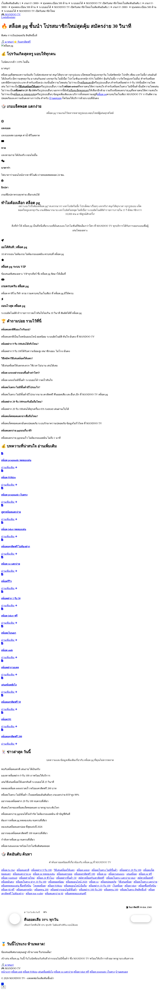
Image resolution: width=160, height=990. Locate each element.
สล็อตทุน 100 (111, 889)
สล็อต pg (102, 94)
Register (11, 17)
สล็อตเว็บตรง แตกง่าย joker (120, 878)
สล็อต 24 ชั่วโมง (45, 878)
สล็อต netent (83, 870)
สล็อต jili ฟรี (7, 889)
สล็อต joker (130, 885)
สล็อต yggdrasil (9, 878)
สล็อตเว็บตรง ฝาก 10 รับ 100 (31, 881)
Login (4, 17)
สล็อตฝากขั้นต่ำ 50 (66, 878)
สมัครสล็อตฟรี (145, 878)
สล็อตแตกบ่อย (64, 874)
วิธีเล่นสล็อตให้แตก (64, 870)
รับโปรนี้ (142, 919)
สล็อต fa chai (8, 870)
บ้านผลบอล (55, 98)
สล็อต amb (16, 971)
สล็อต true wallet (34, 893)
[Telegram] (2, 984)
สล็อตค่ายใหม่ (27, 878)
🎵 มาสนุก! (7, 41)
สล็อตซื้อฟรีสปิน (147, 885)
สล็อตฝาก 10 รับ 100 (99, 885)
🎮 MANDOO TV (11, 14)
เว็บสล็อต (117, 885)
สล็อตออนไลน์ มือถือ (75, 885)
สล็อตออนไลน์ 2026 (76, 881)
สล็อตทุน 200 (41, 889)
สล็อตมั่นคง (7, 881)
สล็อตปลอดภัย (108, 881)
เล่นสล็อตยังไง (45, 971)
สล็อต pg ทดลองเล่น (44, 874)
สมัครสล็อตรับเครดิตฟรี (91, 878)
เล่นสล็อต (131, 874)
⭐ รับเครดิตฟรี (22, 41)
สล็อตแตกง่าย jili (54, 893)
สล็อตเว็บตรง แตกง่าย (145, 881)
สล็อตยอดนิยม (56, 881)
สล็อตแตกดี (23, 870)
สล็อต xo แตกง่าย (63, 971)
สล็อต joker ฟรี (81, 971)
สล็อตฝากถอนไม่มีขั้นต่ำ (63, 889)
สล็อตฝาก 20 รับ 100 (130, 870)
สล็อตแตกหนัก (24, 889)
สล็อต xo (94, 881)
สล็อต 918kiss (55, 885)
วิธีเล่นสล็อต (125, 881)
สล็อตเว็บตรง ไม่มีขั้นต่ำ (105, 870)
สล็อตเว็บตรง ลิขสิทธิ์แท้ (133, 889)
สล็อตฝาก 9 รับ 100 (41, 870)
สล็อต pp (101, 874)
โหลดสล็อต (39, 885)
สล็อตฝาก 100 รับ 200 (90, 889)
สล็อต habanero (116, 874)
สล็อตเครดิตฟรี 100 (84, 874)
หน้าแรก (6, 971)
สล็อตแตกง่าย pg (22, 874)
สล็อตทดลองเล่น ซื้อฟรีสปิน (16, 885)
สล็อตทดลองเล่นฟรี (75, 893)
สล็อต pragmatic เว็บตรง (102, 971)
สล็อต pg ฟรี (145, 874)
